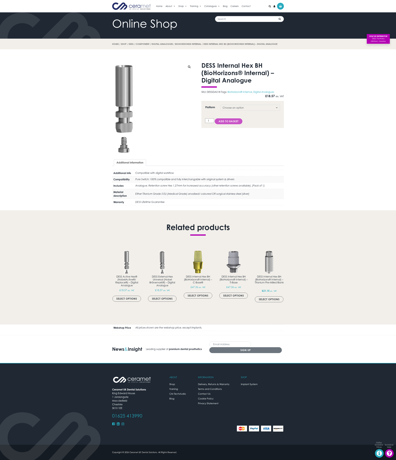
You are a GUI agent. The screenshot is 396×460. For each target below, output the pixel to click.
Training (194, 6)
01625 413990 (127, 416)
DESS (131, 44)
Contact (246, 6)
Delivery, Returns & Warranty (213, 384)
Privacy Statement (208, 403)
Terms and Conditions (210, 389)
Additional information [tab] (129, 162)
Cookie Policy (205, 398)
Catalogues (210, 6)
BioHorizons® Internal (188, 44)
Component (142, 44)
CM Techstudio (177, 393)
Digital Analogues (162, 44)
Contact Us (204, 393)
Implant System (249, 384)
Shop (181, 6)
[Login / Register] (274, 6)
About (169, 6)
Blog (225, 6)
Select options (126, 298)
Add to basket (229, 121)
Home (159, 6)
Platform (210, 107)
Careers (234, 6)
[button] (189, 67)
